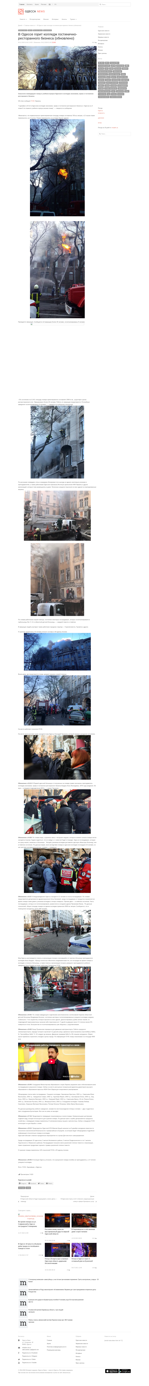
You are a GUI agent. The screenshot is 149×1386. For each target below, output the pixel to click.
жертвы (101, 80)
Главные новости (23, 30)
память (101, 85)
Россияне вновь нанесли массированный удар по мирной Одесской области (57, 1231)
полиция (113, 85)
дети (108, 77)
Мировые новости (103, 37)
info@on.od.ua (26, 1347)
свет (113, 91)
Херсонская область (105, 71)
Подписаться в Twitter (29, 1359)
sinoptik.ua (114, 127)
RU (50, 4)
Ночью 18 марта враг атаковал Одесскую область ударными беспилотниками (56, 1261)
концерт (107, 80)
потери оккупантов (110, 88)
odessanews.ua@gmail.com (30, 1349)
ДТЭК (113, 65)
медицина (102, 82)
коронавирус (116, 80)
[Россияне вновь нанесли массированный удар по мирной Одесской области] (57, 1214)
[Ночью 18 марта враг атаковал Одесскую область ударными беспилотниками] (57, 1244)
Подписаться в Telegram (29, 1356)
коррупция (125, 80)
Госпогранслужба (104, 65)
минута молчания (112, 82)
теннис (114, 94)
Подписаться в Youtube (29, 1362)
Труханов (118, 68)
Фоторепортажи (35, 19)
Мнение (46, 19)
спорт (127, 91)
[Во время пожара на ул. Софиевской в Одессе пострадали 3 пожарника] (30, 1214)
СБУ (106, 68)
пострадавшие (122, 85)
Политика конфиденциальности (56, 1347)
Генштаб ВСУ (114, 63)
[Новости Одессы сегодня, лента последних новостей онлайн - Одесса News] (31, 11)
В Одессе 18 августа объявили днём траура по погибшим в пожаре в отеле (29, 1246)
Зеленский (120, 65)
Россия (101, 68)
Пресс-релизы (102, 53)
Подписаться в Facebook (30, 1353)
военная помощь (114, 74)
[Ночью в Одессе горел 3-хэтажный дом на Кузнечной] (84, 1244)
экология (120, 94)
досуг (113, 77)
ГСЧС (33, 101)
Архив (49, 1343)
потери (101, 88)
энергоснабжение (115, 97)
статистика (102, 94)
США (111, 68)
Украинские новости (104, 34)
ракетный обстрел (104, 91)
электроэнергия (103, 97)
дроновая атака (122, 77)
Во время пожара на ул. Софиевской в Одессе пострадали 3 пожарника (27, 1224)
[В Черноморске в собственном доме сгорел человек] (84, 1214)
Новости (22, 19)
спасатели (120, 91)
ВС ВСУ (101, 63)
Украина (125, 68)
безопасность (103, 74)
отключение (123, 82)
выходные (102, 77)
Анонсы (64, 19)
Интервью (55, 19)
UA (55, 4)
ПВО (126, 65)
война (123, 74)
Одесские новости (37, 30)
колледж (21, 1188)
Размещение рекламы (54, 1350)
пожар (28, 1188)
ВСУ (107, 63)
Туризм (72, 19)
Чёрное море (117, 71)
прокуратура (122, 88)
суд (109, 94)
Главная (49, 1340)
